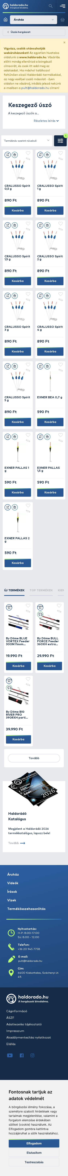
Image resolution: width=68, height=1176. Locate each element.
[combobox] (26, 140)
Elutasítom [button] (34, 1152)
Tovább (34, 758)
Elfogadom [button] (34, 1143)
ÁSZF (10, 1017)
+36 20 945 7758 (29, 949)
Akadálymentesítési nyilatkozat (28, 1037)
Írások (12, 892)
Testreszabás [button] (34, 1162)
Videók (12, 883)
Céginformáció (16, 1011)
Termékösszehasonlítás (26, 909)
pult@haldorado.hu (35, 88)
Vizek (11, 900)
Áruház (13, 874)
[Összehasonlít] (28, 159)
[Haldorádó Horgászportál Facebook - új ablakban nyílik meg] (24, 1055)
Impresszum (15, 1031)
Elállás (11, 1044)
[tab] (14, 592)
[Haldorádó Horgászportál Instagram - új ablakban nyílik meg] (35, 1055)
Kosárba (18, 210)
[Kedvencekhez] (28, 153)
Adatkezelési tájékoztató (24, 1024)
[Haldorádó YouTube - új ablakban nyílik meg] (12, 1055)
